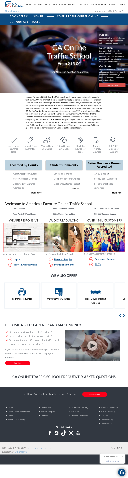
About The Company (16, 419)
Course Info (46, 407)
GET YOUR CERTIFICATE (25, 21)
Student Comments (64, 165)
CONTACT (83, 4)
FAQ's (98, 264)
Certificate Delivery (79, 407)
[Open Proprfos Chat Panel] (122, 472)
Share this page (12, 11)
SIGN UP (38, 16)
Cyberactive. (21, 451)
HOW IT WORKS (34, 4)
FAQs (47, 4)
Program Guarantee (79, 415)
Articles (104, 415)
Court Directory (108, 411)
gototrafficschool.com (37, 448)
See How (17, 363)
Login (121, 4)
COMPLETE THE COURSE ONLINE (77, 16)
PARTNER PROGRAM (64, 4)
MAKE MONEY (98, 4)
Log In (10, 415)
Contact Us (45, 415)
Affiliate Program (48, 411)
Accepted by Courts (24, 165)
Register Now (112, 85)
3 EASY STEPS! (19, 16)
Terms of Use (106, 423)
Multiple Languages (64, 264)
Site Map (75, 411)
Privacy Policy (107, 419)
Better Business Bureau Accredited (104, 165)
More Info (36, 193)
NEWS (112, 4)
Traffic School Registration (19, 411)
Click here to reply (112, 461)
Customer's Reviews (105, 259)
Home (10, 407)
